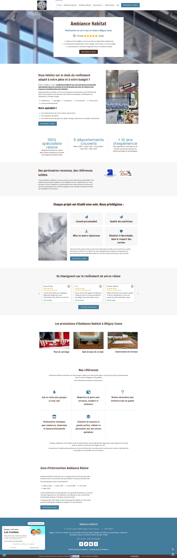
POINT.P (95, 556)
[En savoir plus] (54, 340)
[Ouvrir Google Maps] (173, 554)
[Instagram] (96, 544)
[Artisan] (110, 173)
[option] (57, 293)
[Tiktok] (86, 544)
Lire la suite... (48, 300)
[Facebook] (81, 544)
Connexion (135, 556)
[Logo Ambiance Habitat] (42, 9)
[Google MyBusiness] (91, 544)
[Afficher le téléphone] (173, 549)
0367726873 (108, 529)
